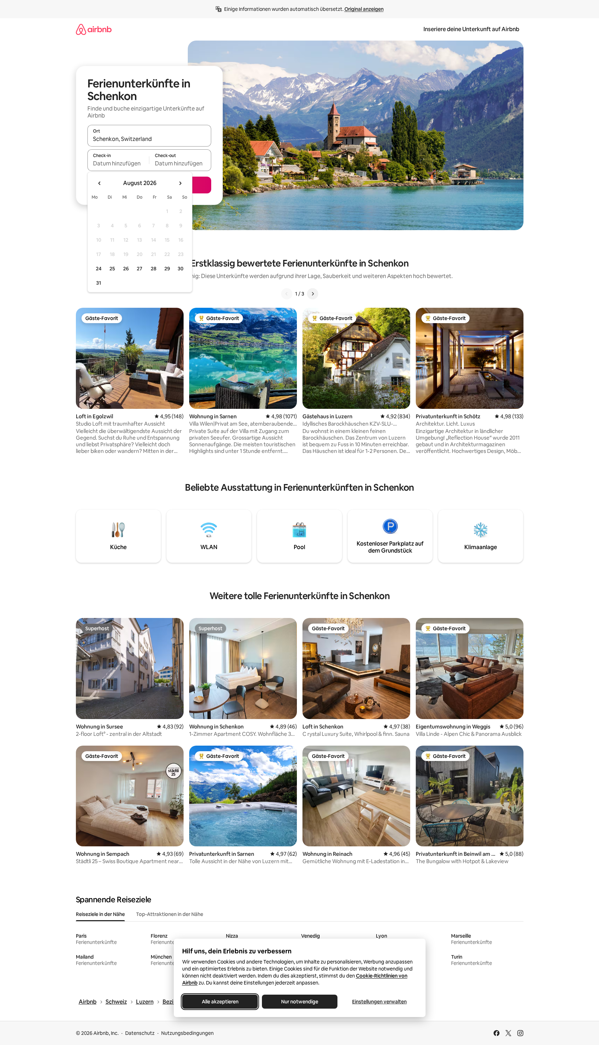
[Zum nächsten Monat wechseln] (180, 183)
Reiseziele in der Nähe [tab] (100, 914)
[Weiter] (312, 293)
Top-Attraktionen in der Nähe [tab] (169, 914)
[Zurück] (286, 293)
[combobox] (149, 139)
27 (139, 268)
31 (98, 283)
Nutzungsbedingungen (187, 1033)
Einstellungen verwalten (379, 1001)
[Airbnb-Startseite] (94, 29)
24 (98, 268)
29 (167, 268)
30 (181, 268)
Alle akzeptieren (219, 1001)
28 (153, 268)
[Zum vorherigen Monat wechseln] (100, 183)
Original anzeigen (364, 9)
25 (112, 268)
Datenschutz (140, 1033)
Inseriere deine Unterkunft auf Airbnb (471, 29)
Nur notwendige (299, 1001)
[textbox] (118, 163)
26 (126, 268)
